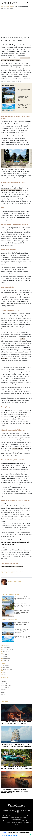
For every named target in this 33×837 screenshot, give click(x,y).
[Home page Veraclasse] (9, 3)
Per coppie (6, 660)
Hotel (9, 571)
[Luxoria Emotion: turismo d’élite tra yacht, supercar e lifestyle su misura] (16, 757)
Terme (11, 6)
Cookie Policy (26, 810)
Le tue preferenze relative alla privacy (17, 832)
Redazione (5, 810)
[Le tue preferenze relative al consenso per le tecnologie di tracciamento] (30, 834)
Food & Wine (6, 647)
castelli (22, 339)
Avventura (6, 654)
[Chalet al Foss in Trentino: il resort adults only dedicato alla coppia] (8, 599)
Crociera (6, 656)
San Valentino (5, 680)
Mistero (3, 694)
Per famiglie (6, 658)
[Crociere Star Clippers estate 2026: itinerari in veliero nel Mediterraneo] (16, 734)
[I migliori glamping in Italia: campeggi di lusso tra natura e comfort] (16, 712)
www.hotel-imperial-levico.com (12, 566)
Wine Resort (5, 683)
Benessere (4, 571)
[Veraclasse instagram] (18, 811)
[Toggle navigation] (30, 2)
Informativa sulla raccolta (9, 835)
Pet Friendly (5, 687)
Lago (3, 573)
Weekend (3, 681)
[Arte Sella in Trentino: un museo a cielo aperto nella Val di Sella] (8, 99)
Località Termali (8, 671)
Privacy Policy (18, 810)
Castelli (3, 691)
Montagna (6, 667)
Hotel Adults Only (6, 685)
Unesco (3, 689)
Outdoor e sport (8, 649)
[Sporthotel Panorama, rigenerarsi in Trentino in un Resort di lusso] (8, 606)
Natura (5, 672)
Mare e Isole (6, 665)
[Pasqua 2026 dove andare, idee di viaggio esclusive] (8, 91)
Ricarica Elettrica (10, 573)
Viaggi (7, 6)
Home (2, 6)
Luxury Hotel (15, 571)
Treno (3, 692)
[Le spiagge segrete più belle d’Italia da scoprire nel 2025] (8, 107)
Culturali (6, 651)
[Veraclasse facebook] (15, 811)
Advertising (11, 810)
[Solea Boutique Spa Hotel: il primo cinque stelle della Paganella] (8, 613)
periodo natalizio (17, 449)
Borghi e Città (7, 669)
